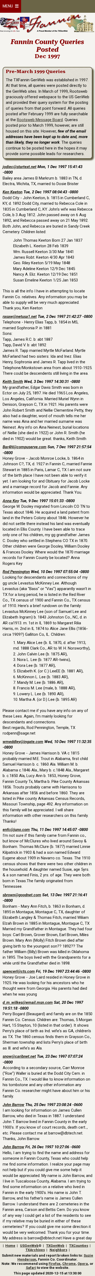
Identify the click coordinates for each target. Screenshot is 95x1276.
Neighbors (58, 1250)
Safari (31, 1268)
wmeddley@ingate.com (23, 741)
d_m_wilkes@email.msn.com (28, 1002)
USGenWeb (29, 1246)
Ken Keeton (12, 192)
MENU (9, 6)
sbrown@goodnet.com (22, 895)
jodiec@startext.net (19, 166)
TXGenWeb (55, 1246)
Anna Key (11, 500)
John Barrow (13, 1104)
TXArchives (35, 1250)
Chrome (69, 1264)
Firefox (54, 1264)
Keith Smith (13, 381)
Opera (83, 1264)
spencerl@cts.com (19, 971)
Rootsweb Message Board (40, 119)
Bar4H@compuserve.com (24, 447)
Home (10, 1246)
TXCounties (78, 1246)
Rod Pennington (16, 571)
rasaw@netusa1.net (20, 316)
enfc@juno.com (16, 829)
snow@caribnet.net (19, 1056)
